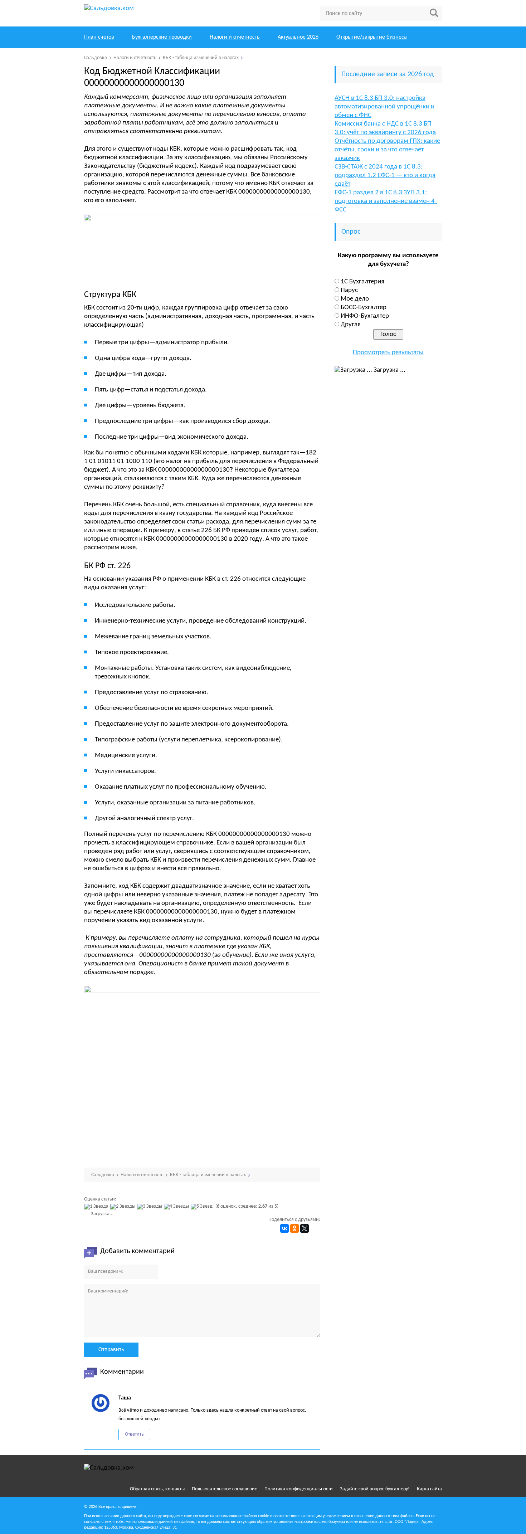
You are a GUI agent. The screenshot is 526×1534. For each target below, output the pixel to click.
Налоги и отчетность (235, 37)
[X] (304, 1228)
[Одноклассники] (294, 1228)
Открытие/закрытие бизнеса (371, 37)
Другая (351, 324)
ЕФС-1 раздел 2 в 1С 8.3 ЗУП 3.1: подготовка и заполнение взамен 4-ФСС (386, 201)
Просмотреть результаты (388, 352)
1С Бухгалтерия (362, 281)
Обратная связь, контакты (157, 1489)
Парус (349, 290)
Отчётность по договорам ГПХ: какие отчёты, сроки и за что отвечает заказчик (387, 150)
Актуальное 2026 (298, 37)
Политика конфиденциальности (298, 1489)
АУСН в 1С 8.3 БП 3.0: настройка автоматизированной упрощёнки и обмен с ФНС (384, 107)
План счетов (99, 37)
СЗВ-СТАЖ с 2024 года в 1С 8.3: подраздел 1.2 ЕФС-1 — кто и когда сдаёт (385, 176)
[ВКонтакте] (284, 1228)
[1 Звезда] (97, 1206)
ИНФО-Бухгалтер (365, 316)
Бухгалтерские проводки (162, 37)
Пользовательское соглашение (224, 1489)
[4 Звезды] (177, 1206)
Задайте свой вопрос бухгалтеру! (375, 1489)
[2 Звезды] (123, 1206)
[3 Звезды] (150, 1206)
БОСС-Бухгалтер (363, 307)
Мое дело (355, 299)
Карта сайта (429, 1489)
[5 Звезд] (202, 1206)
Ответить (134, 1434)
